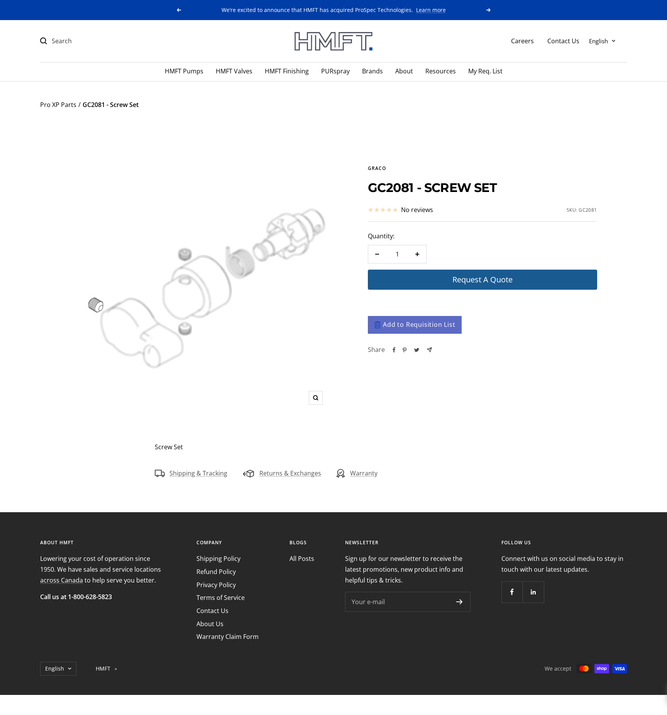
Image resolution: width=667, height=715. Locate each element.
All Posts (301, 558)
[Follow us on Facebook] (512, 592)
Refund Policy (216, 571)
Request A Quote (482, 279)
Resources (440, 71)
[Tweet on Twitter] (416, 350)
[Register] (459, 602)
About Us (209, 624)
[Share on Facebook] (394, 350)
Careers (522, 40)
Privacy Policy (216, 585)
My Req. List (485, 71)
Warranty (364, 473)
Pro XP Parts (58, 104)
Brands (372, 71)
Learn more (431, 10)
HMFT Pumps (184, 71)
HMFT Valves (234, 71)
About (404, 71)
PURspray (335, 71)
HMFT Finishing (287, 71)
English (598, 40)
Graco (377, 168)
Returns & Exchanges (290, 473)
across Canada (61, 580)
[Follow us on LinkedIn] (533, 592)
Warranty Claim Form (227, 636)
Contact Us (563, 40)
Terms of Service (220, 597)
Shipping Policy (218, 558)
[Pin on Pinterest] (404, 350)
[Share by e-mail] (429, 349)
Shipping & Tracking (198, 473)
